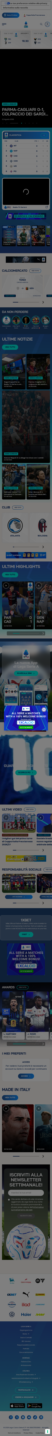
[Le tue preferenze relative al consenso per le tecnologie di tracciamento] (47, 1431)
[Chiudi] (44, 710)
